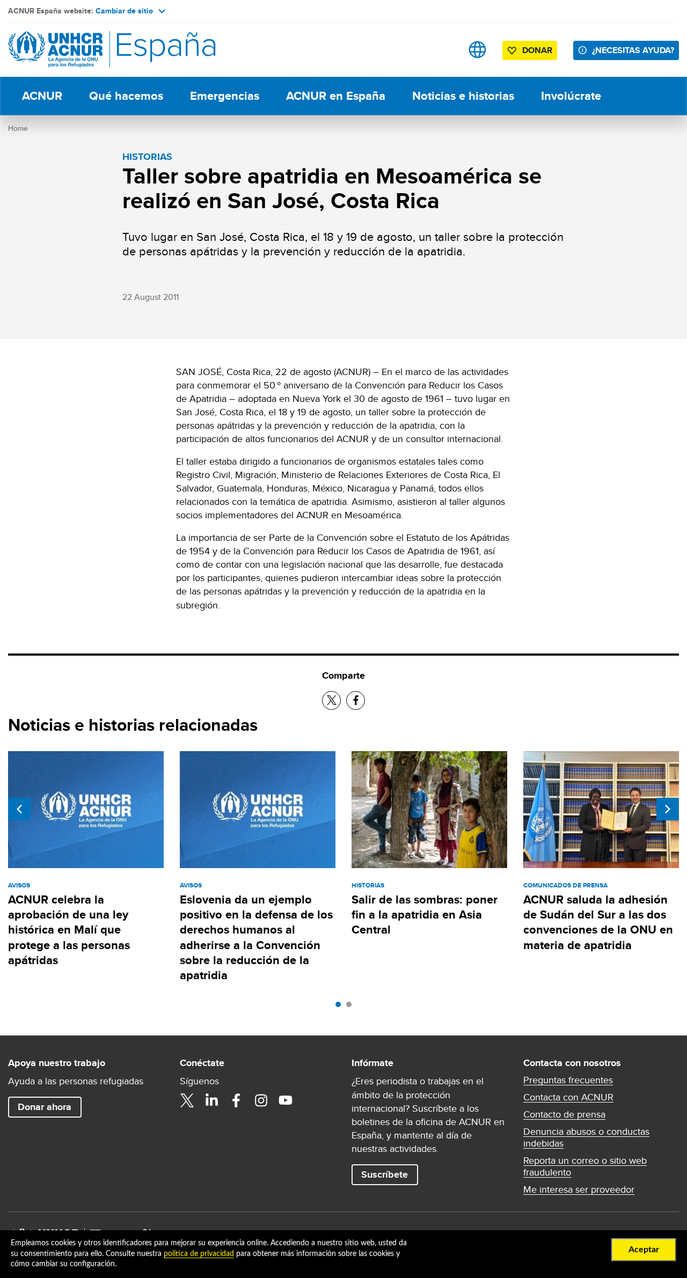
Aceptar (643, 1249)
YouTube (286, 1100)
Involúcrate (571, 96)
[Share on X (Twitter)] (331, 700)
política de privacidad (199, 1254)
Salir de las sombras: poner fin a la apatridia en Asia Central (425, 915)
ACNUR (42, 96)
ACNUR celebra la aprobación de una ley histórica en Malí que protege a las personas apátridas (69, 930)
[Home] (83, 49)
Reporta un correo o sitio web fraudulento (585, 1166)
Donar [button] (537, 50)
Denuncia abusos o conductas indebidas (586, 1137)
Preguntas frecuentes (568, 1080)
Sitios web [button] (477, 49)
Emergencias (224, 96)
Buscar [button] (443, 49)
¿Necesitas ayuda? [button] (633, 50)
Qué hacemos (126, 96)
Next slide (667, 809)
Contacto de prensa (564, 1114)
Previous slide (19, 809)
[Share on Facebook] (355, 700)
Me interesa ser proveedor (578, 1189)
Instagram (261, 1100)
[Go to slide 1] (340, 1007)
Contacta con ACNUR (568, 1097)
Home (18, 128)
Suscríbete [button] (384, 1174)
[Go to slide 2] (351, 1007)
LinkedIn (211, 1100)
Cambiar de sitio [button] (124, 10)
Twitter (187, 1100)
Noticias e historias (463, 96)
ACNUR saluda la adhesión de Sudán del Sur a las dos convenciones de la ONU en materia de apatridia (598, 922)
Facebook (236, 1100)
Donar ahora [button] (44, 1107)
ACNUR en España (335, 96)
